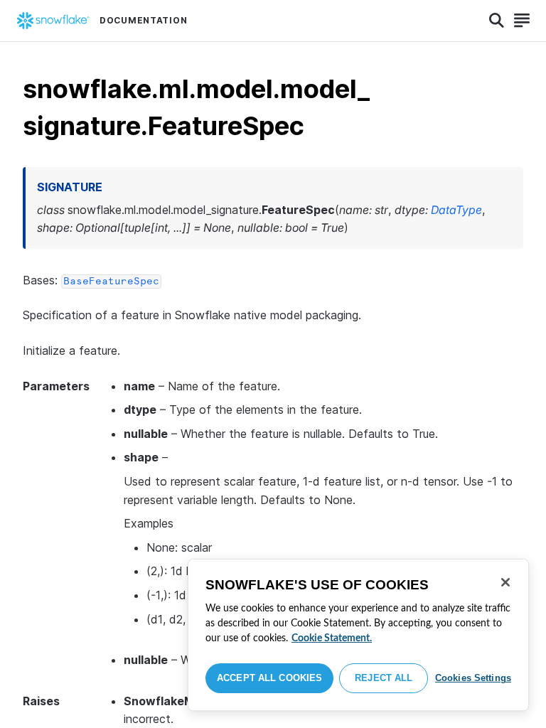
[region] (358, 635)
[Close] (505, 582)
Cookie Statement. (331, 638)
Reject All (383, 678)
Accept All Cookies (269, 678)
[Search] (496, 21)
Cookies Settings (473, 678)
